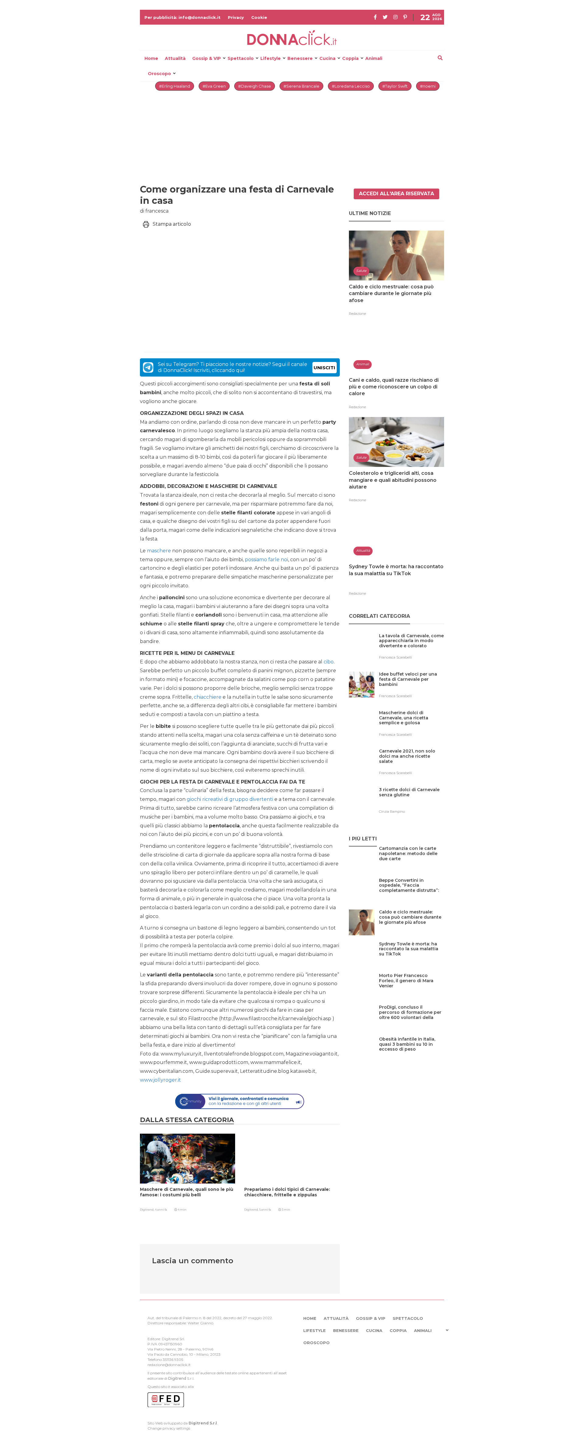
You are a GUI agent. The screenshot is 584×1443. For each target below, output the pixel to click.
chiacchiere (207, 697)
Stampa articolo (172, 224)
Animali (373, 58)
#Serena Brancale (301, 86)
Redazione (357, 313)
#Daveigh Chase (254, 86)
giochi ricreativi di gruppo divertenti (230, 799)
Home (151, 58)
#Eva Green (214, 86)
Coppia (350, 58)
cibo (329, 662)
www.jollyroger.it (160, 1080)
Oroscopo (159, 73)
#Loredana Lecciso (351, 86)
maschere (159, 551)
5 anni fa (265, 1209)
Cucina (327, 58)
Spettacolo (241, 58)
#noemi (428, 86)
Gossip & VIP (206, 58)
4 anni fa (161, 1209)
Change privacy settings (169, 1428)
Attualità (175, 58)
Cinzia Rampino (392, 811)
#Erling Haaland (174, 86)
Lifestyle (270, 58)
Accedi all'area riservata (396, 193)
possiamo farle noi (266, 559)
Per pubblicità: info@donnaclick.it (182, 17)
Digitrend (177, 1378)
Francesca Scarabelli (395, 657)
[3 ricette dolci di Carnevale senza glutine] (411, 802)
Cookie (259, 17)
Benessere (300, 58)
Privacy (236, 17)
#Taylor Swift (395, 86)
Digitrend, (147, 1209)
